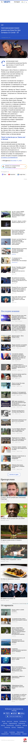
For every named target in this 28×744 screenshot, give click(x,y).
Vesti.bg (7, 2)
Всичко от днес (14, 474)
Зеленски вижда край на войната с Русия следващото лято (19, 375)
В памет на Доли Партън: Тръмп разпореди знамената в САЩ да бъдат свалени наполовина (19, 241)
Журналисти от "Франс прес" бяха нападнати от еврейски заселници (19, 439)
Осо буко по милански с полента (10, 579)
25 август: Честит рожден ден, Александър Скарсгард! (13, 498)
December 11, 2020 (16, 160)
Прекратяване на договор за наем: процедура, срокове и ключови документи (19, 250)
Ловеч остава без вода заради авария (18, 383)
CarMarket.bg (21, 723)
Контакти (24, 734)
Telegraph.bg (20, 727)
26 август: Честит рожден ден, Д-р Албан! (13, 518)
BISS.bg (3, 725)
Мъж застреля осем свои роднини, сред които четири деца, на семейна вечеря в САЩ (19, 317)
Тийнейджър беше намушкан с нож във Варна (18, 687)
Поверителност (5, 734)
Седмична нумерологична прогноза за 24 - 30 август (19, 650)
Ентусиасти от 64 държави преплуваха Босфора (18, 641)
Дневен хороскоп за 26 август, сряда (18, 658)
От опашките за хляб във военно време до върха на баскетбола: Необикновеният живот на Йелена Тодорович (19, 697)
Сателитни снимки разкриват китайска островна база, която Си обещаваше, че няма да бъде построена (19, 356)
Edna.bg (14, 727)
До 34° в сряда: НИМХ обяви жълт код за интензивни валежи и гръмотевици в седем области (18, 214)
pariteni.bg (14, 254)
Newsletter (12, 174)
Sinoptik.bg (18, 725)
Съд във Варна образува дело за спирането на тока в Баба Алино (19, 430)
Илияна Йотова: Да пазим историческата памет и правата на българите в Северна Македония (19, 289)
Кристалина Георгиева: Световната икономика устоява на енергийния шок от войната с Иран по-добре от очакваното (19, 327)
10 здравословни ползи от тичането (11, 540)
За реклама (12, 732)
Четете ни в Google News (15, 716)
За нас (5, 732)
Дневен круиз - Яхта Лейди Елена (18, 336)
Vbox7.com (9, 721)
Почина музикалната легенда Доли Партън (18, 411)
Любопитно (14, 370)
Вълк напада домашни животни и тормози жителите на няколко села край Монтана (18, 232)
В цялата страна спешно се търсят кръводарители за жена (19, 448)
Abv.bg (3, 721)
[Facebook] (14, 735)
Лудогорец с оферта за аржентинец (18, 677)
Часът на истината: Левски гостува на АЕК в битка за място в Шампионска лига (19, 669)
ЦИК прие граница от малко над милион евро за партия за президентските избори (19, 403)
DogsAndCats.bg (13, 723)
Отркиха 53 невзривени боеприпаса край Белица (19, 392)
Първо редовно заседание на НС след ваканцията (19, 345)
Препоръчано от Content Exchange (19, 603)
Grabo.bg (25, 725)
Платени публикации (15, 734)
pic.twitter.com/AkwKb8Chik (9, 157)
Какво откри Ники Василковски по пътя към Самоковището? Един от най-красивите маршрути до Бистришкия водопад (18, 631)
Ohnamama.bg (10, 725)
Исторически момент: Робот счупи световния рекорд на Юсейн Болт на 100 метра (19, 279)
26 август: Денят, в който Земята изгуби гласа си (19, 221)
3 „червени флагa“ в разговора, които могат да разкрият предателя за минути (19, 366)
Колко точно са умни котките (18, 610)
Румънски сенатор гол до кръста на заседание (19, 420)
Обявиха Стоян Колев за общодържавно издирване (19, 457)
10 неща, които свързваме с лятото (11, 559)
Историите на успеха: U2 (8, 598)
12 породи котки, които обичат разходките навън (19, 619)
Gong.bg (16, 721)
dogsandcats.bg (14, 262)
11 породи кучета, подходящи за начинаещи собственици (19, 259)
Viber (5, 174)
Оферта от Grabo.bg (16, 338)
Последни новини (10, 311)
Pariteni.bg (7, 727)
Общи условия (20, 732)
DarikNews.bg (23, 721)
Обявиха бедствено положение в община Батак (18, 466)
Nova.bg (5, 723)
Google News (22, 174)
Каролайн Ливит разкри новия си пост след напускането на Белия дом (19, 298)
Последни (17, 2)
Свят (2, 25)
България (13, 347)
